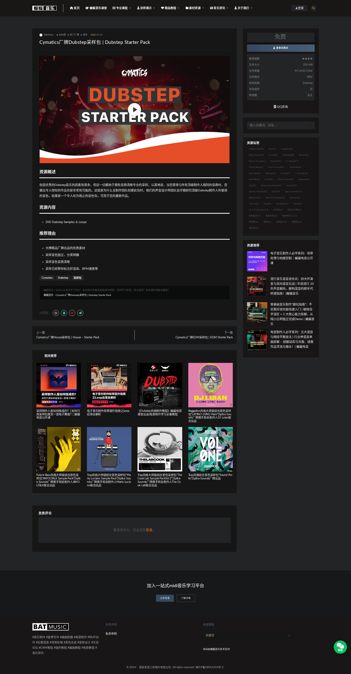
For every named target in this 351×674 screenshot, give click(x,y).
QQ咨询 (282, 106)
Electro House (257, 161)
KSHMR (254, 179)
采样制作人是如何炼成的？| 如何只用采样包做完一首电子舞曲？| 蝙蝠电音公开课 (58, 414)
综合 (85, 35)
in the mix (301, 173)
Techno (294, 198)
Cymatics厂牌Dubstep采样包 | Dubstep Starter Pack (83, 295)
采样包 (77, 278)
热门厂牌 (74, 35)
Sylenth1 (254, 198)
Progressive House (271, 185)
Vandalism (282, 204)
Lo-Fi (268, 179)
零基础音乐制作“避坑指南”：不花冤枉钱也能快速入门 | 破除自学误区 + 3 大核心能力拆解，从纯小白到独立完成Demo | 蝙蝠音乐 (292, 314)
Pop (252, 185)
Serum (291, 185)
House (285, 173)
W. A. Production (258, 210)
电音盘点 (255, 216)
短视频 (254, 222)
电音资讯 (271, 216)
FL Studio (292, 161)
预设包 (254, 228)
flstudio (275, 161)
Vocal (298, 204)
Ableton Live (256, 149)
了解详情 (186, 598)
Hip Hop (254, 173)
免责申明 (111, 633)
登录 (149, 530)
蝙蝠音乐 (48, 295)
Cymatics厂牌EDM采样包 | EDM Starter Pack (204, 337)
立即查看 (165, 598)
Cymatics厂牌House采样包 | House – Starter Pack (67, 337)
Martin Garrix (286, 179)
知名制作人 (289, 216)
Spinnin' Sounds (258, 192)
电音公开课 (294, 210)
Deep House (256, 155)
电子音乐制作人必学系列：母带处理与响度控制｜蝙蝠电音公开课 (291, 258)
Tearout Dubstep (275, 198)
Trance (254, 204)
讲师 (267, 222)
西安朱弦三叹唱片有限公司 (155, 667)
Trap (267, 204)
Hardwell (295, 167)
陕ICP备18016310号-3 (209, 667)
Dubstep (63, 278)
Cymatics (47, 278)
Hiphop (270, 173)
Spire (276, 192)
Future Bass (256, 167)
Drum (273, 155)
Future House (276, 167)
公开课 (278, 210)
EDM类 (62, 35)
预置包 (297, 222)
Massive (303, 179)
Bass (272, 149)
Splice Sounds (293, 192)
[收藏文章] (56, 313)
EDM (304, 155)
